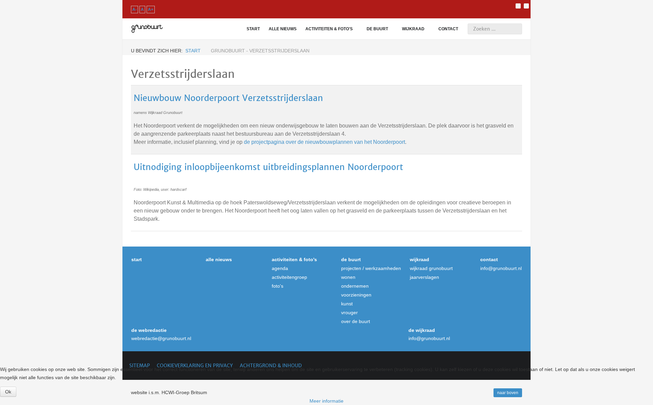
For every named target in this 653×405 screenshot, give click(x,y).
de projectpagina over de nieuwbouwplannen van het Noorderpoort (324, 142)
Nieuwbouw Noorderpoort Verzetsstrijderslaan (228, 97)
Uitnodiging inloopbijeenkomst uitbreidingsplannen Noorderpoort (268, 167)
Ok (8, 391)
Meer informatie (326, 401)
